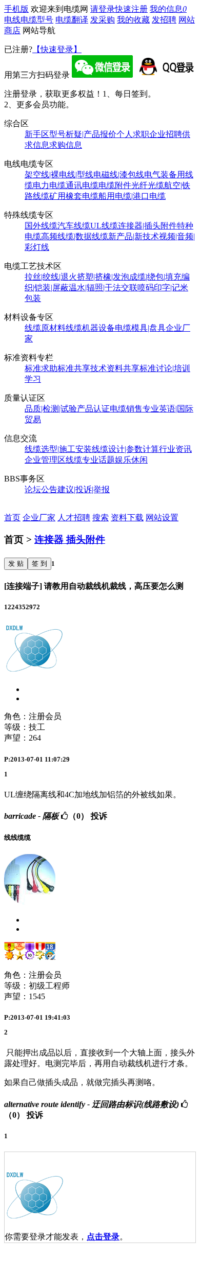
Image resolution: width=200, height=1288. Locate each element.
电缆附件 (114, 185)
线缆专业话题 (90, 459)
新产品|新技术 (133, 236)
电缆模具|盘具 (140, 328)
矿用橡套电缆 (73, 196)
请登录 (102, 9)
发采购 (102, 19)
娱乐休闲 (131, 459)
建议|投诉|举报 (83, 489)
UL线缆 (104, 225)
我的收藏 (133, 19)
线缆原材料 (45, 328)
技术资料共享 (114, 368)
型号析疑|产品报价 (82, 134)
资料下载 (127, 517)
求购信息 (65, 145)
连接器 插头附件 (69, 539)
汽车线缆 (73, 225)
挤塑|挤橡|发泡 (103, 276)
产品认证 (93, 408)
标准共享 (73, 368)
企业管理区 (45, 459)
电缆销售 (126, 408)
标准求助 (41, 368)
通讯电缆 (82, 185)
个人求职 (132, 134)
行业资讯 (175, 449)
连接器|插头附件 (147, 225)
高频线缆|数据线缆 (74, 236)
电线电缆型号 (28, 19)
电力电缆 (49, 185)
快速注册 (131, 9)
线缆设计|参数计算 (125, 449)
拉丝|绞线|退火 (51, 276)
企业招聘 (165, 134)
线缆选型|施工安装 (58, 449)
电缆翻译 (71, 19)
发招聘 (164, 19)
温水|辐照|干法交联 (103, 287)
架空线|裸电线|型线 (59, 174)
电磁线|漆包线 (118, 174)
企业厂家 (39, 517)
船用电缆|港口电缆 (132, 196)
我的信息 (168, 9)
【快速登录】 (57, 49)
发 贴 (16, 563)
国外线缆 (41, 225)
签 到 (39, 563)
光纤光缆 (147, 185)
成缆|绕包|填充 (155, 276)
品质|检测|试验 (51, 408)
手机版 (16, 9)
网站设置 (162, 517)
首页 (12, 517)
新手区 (37, 134)
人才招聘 (73, 517)
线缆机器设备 (90, 328)
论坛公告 (41, 489)
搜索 (100, 517)
